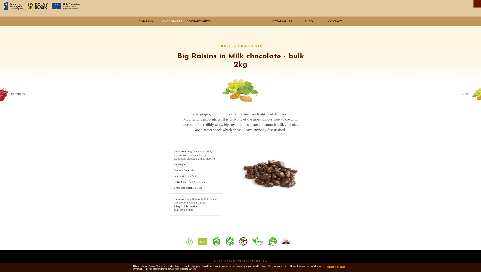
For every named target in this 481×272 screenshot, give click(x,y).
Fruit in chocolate (241, 45)
